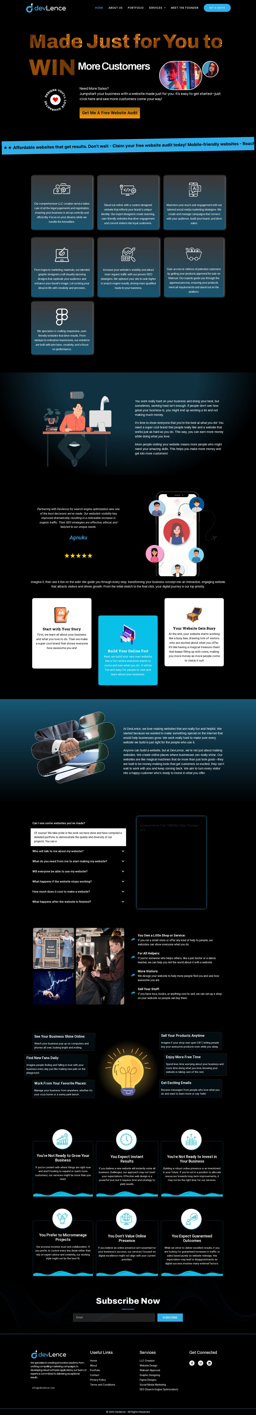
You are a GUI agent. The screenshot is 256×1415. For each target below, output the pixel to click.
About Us (115, 8)
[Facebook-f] (192, 1363)
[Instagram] (200, 1363)
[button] (78, 823)
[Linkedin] (209, 1363)
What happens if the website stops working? (62, 881)
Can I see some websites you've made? (58, 823)
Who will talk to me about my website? (58, 851)
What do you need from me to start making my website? (69, 861)
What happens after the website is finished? (61, 901)
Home (99, 8)
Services (155, 8)
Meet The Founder (185, 8)
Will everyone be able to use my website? (60, 871)
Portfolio (136, 8)
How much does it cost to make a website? (61, 891)
